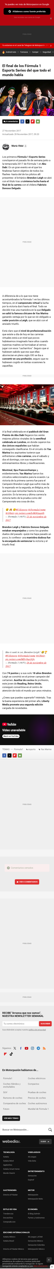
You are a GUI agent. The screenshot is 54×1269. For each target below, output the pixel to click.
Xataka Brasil (8, 1241)
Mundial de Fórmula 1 (38, 1109)
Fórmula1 (18, 749)
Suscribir (45, 1024)
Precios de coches (37, 1098)
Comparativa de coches (14, 1103)
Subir (43, 1141)
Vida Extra (32, 1161)
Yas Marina (46, 749)
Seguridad (47, 52)
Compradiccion (9, 1222)
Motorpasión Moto (35, 1199)
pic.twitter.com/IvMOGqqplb (29, 513)
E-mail (38, 121)
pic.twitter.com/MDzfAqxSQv (20, 659)
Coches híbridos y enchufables (11, 1085)
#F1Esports (22, 509)
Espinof (31, 1180)
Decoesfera (8, 1218)
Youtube (26, 1048)
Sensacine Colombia (36, 1245)
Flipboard (33, 121)
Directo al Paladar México (13, 1249)
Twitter (27, 121)
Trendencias (8, 1214)
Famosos (24, 52)
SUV (5, 1092)
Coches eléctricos (37, 1078)
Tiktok (11, 1053)
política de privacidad (37, 1030)
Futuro (6, 1109)
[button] (19, 146)
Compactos (33, 1084)
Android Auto (11, 52)
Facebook (22, 121)
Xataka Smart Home (11, 1169)
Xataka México (9, 1237)
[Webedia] (11, 1143)
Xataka (6, 1157)
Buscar (50, 1129)
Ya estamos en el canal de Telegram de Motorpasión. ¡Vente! (26, 45)
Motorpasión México (36, 1249)
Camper (35, 52)
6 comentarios (12, 121)
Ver (28, 882)
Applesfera (7, 1165)
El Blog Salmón (34, 1214)
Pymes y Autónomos (36, 1218)
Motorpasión (33, 1195)
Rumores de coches (12, 1098)
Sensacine (32, 1176)
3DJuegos (32, 1157)
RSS (44, 1048)
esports (32, 749)
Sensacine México (35, 1241)
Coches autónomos (37, 1103)
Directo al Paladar (10, 1195)
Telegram (38, 1048)
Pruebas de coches (37, 1092)
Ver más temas (11, 1118)
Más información (41, 1266)
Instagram (32, 1048)
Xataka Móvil (8, 1161)
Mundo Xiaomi (9, 1173)
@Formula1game (37, 509)
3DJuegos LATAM (35, 1237)
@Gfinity (10, 513)
